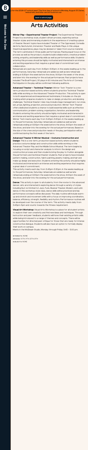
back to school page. (43, 18)
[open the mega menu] (5, 18)
